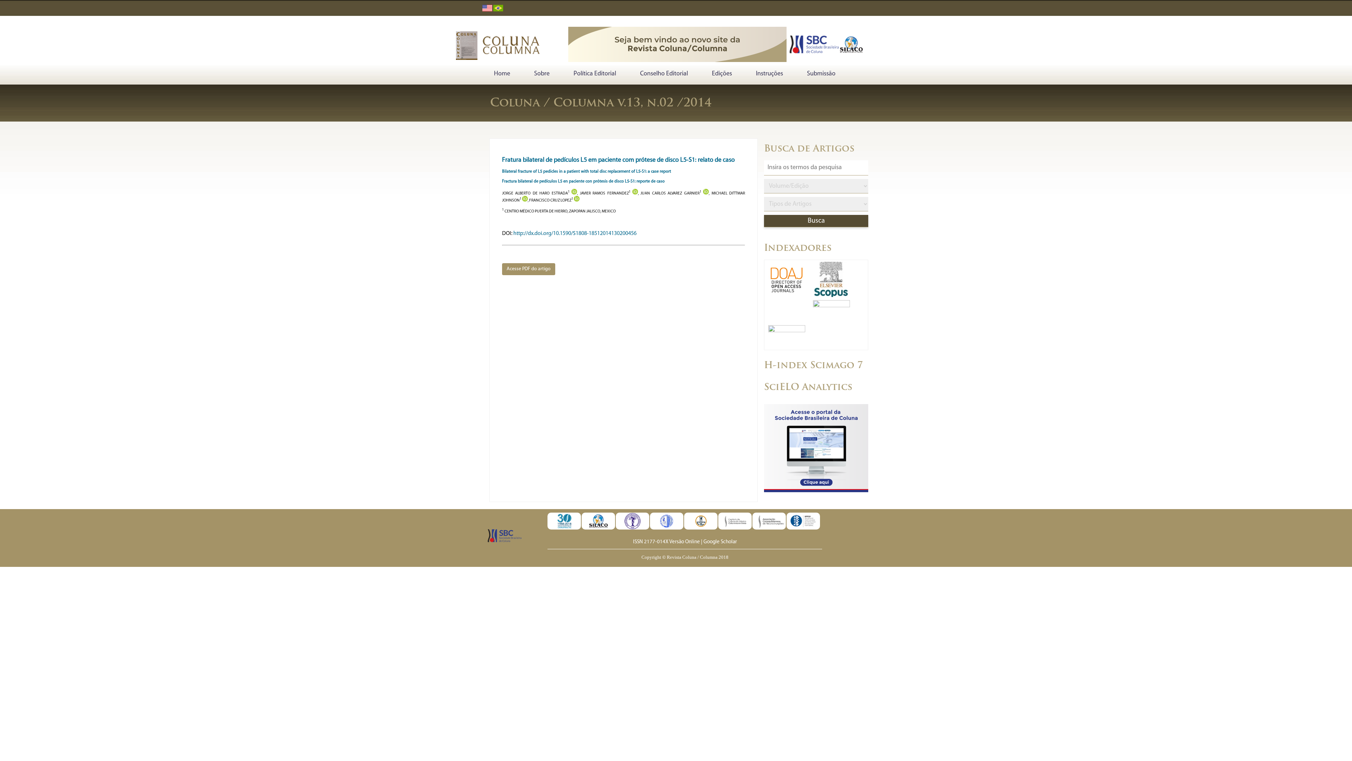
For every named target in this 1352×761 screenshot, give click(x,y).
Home (502, 74)
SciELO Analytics (808, 387)
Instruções (769, 74)
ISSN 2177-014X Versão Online (666, 542)
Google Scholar (720, 542)
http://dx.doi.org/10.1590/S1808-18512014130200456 (575, 233)
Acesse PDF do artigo (529, 269)
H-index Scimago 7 (813, 366)
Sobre (542, 74)
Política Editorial (595, 74)
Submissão (821, 74)
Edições (722, 74)
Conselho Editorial (664, 74)
